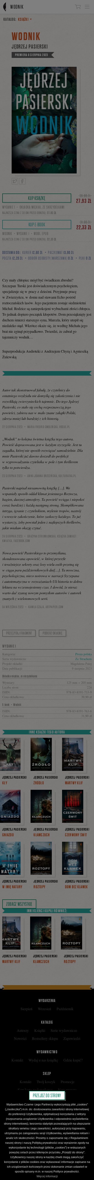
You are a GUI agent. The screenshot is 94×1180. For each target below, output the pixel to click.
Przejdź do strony (47, 1095)
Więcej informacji (47, 1176)
